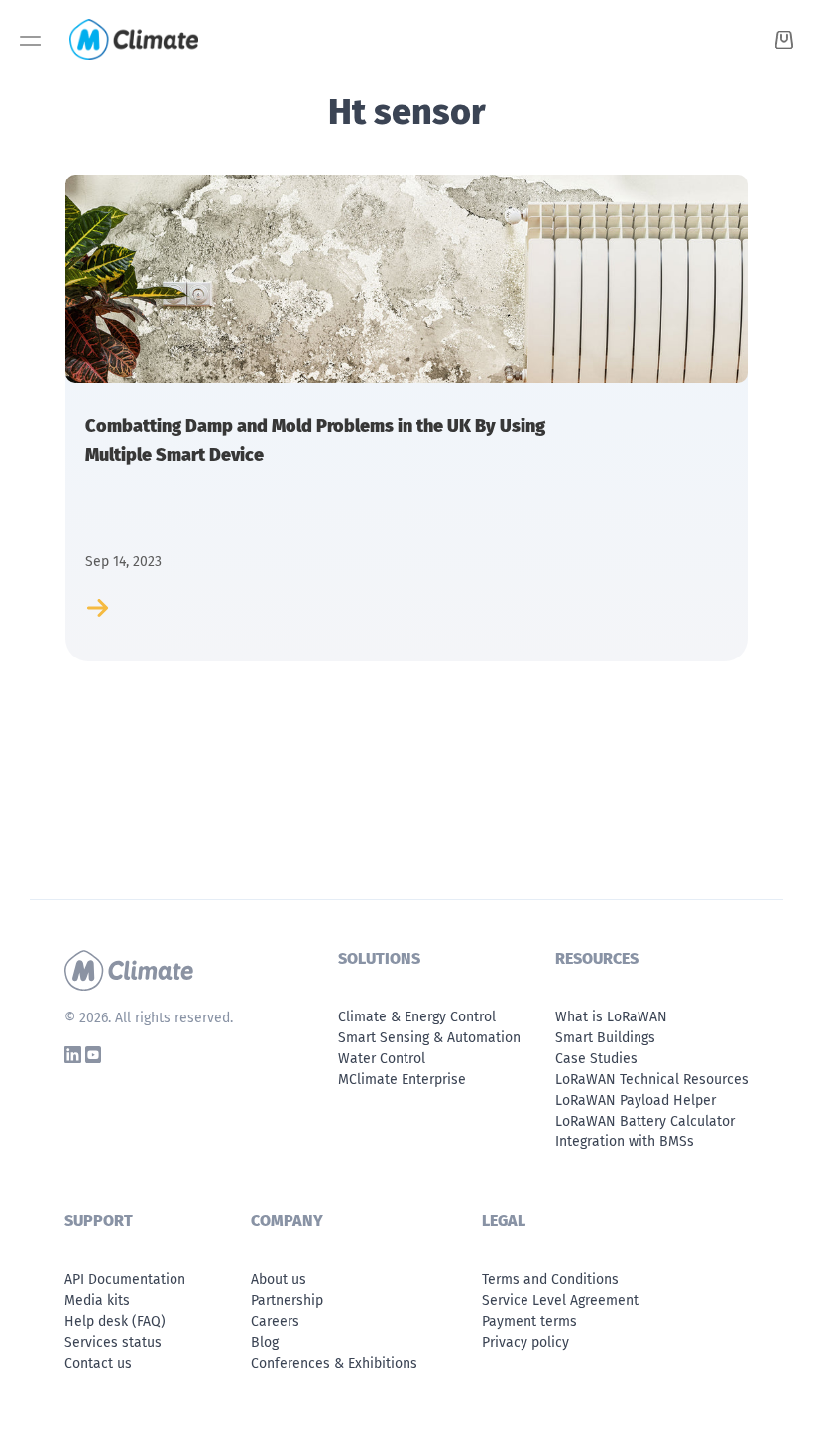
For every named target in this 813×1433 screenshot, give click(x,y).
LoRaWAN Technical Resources (652, 1079)
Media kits (97, 1300)
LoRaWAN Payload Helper (635, 1100)
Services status (113, 1342)
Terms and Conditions (550, 1279)
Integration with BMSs (624, 1142)
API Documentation (124, 1279)
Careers (275, 1321)
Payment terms (529, 1321)
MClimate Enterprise (402, 1079)
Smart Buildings (605, 1037)
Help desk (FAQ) (115, 1321)
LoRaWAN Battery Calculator (645, 1121)
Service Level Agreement (560, 1300)
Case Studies (596, 1058)
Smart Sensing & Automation (429, 1037)
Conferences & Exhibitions (334, 1363)
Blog (265, 1342)
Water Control (381, 1058)
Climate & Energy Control (417, 1017)
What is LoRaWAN (611, 1017)
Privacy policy (525, 1342)
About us (278, 1279)
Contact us (98, 1363)
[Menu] (30, 46)
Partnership (287, 1300)
